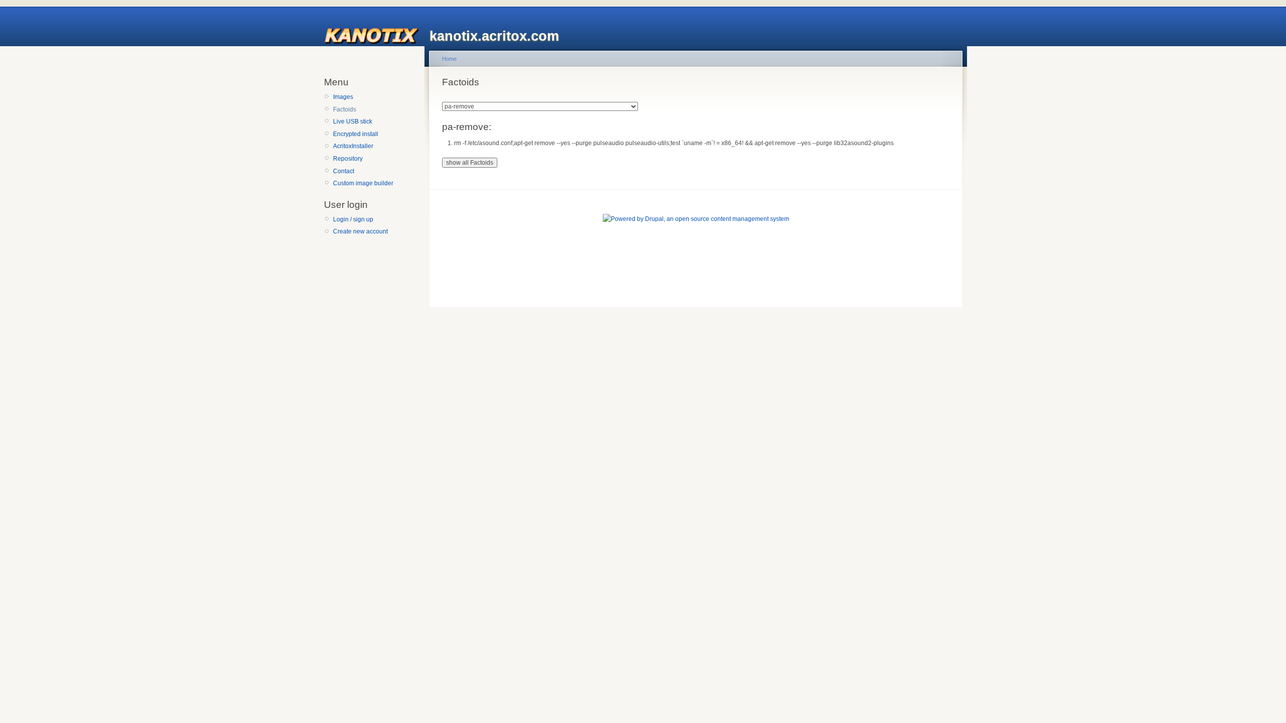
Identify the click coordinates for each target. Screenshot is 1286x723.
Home (449, 59)
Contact (343, 171)
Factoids (344, 109)
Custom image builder (363, 183)
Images (343, 96)
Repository (348, 158)
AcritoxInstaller (353, 146)
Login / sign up (353, 219)
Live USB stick (352, 121)
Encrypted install (355, 134)
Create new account (360, 231)
